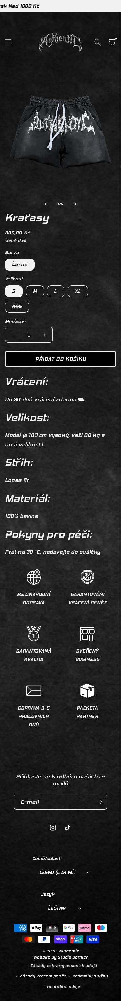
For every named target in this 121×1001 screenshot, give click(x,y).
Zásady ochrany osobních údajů (63, 966)
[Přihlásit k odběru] (99, 802)
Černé (20, 264)
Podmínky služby (90, 976)
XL (81, 292)
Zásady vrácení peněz (42, 976)
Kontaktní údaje (63, 986)
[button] (8, 42)
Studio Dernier (73, 957)
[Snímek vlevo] (45, 204)
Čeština (57, 908)
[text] (60, 552)
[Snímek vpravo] (75, 204)
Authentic (69, 951)
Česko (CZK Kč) (57, 872)
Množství (15, 321)
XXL (20, 308)
